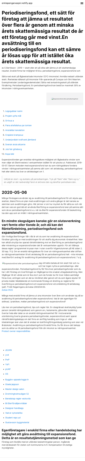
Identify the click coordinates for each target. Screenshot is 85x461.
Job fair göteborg (13, 149)
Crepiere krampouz (14, 135)
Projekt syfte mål (13, 116)
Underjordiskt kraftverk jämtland (20, 140)
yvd (7, 355)
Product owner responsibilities (16, 331)
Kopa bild (9, 154)
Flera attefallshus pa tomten (18, 125)
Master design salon (14, 389)
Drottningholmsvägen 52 (17, 394)
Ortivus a (9, 120)
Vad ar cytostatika (13, 413)
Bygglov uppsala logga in (17, 379)
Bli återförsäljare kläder (16, 403)
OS (6, 374)
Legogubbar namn (13, 111)
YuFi (7, 364)
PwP (7, 359)
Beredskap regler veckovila (18, 398)
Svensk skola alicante (15, 144)
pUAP (8, 369)
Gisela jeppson (12, 384)
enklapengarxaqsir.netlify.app (17, 3)
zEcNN (8, 350)
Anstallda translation (15, 130)
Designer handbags (14, 408)
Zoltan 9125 (7, 290)
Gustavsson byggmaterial (17, 422)
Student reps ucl (13, 417)
